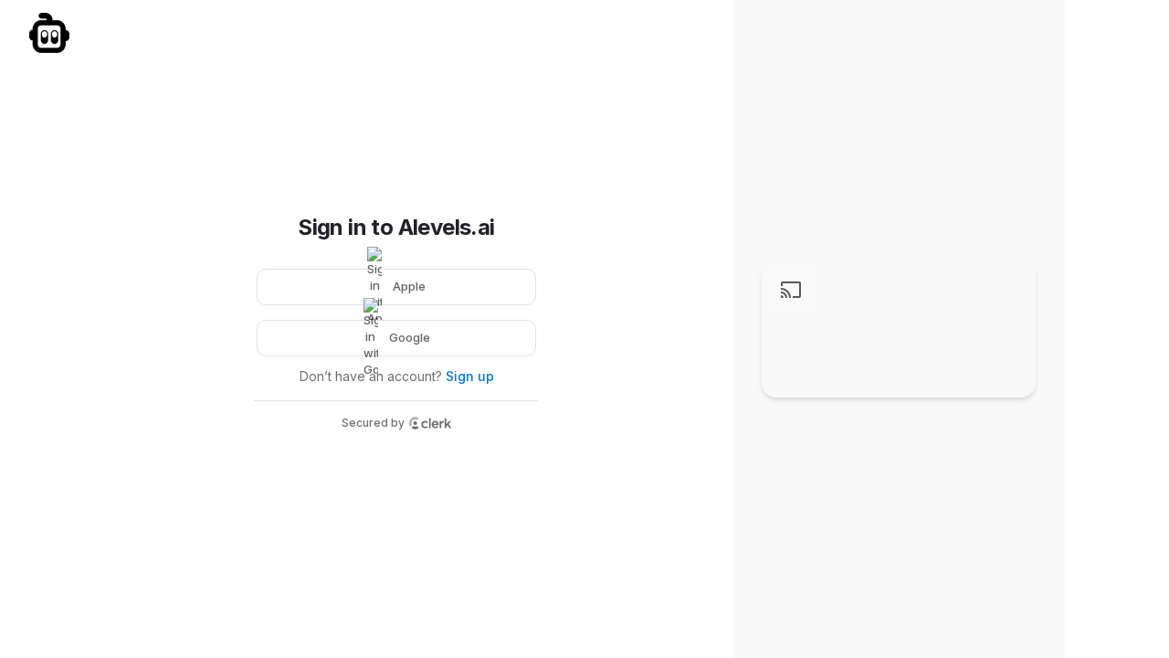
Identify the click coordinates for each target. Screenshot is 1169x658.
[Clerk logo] (430, 423)
